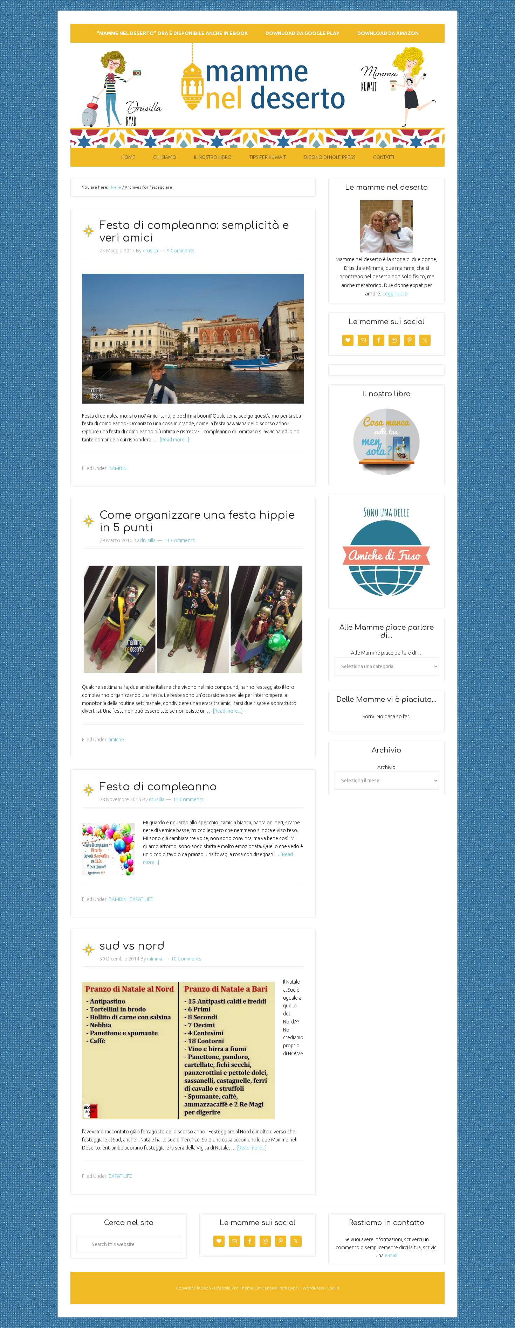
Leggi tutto (395, 293)
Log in (333, 1288)
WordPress (313, 1288)
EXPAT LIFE (141, 899)
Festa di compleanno (158, 787)
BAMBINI (118, 468)
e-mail (391, 1255)
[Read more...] (174, 439)
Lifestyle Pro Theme (233, 1288)
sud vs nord (132, 946)
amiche (116, 739)
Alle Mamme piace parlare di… (386, 653)
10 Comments (186, 959)
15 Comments (188, 799)
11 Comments (179, 540)
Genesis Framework (280, 1288)
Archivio (386, 767)
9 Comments (180, 250)
